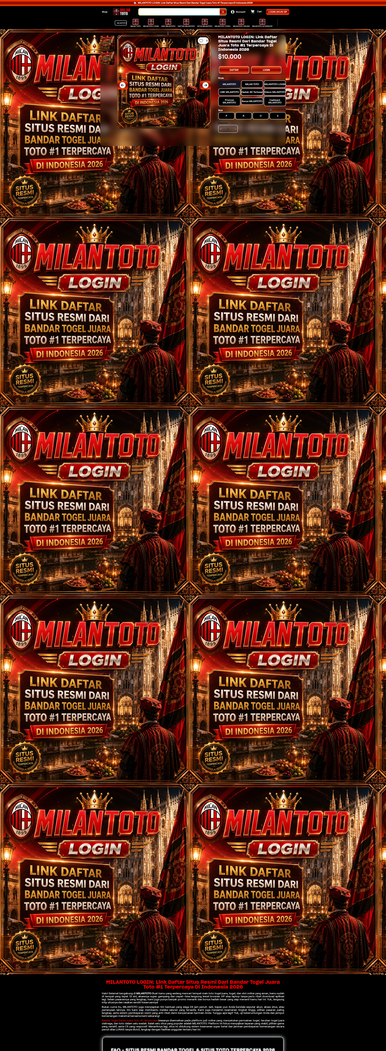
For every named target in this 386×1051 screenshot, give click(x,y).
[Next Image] (205, 85)
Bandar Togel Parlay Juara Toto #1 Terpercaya (130, 1020)
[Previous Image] (122, 85)
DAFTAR (234, 70)
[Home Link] (123, 11)
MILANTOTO (144, 993)
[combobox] (179, 11)
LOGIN (266, 70)
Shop (105, 12)
